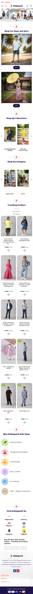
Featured (16, 208)
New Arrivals (16, 211)
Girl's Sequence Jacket (8, 367)
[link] (16, 576)
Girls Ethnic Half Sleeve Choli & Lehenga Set (8, 284)
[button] (14, 20)
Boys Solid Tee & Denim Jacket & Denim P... (8, 324)
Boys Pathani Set (8, 411)
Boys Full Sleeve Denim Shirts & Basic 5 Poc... (24, 368)
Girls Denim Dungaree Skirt (24, 239)
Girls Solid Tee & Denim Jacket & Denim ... (24, 284)
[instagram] (17, 570)
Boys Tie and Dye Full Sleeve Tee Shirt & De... (24, 324)
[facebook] (14, 570)
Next (30, 136)
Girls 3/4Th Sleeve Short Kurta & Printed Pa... (8, 241)
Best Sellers (16, 214)
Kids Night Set (24, 411)
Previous (2, 136)
